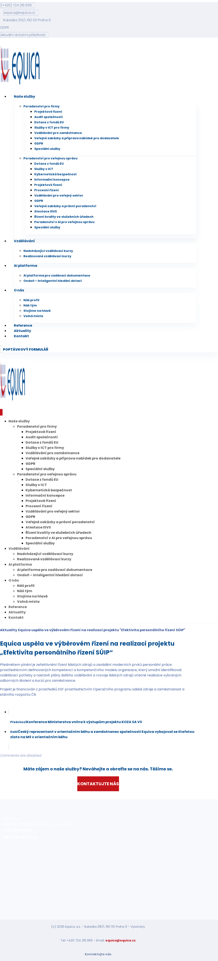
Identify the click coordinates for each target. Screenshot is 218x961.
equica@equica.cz (120, 940)
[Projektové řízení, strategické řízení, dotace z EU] (20, 84)
